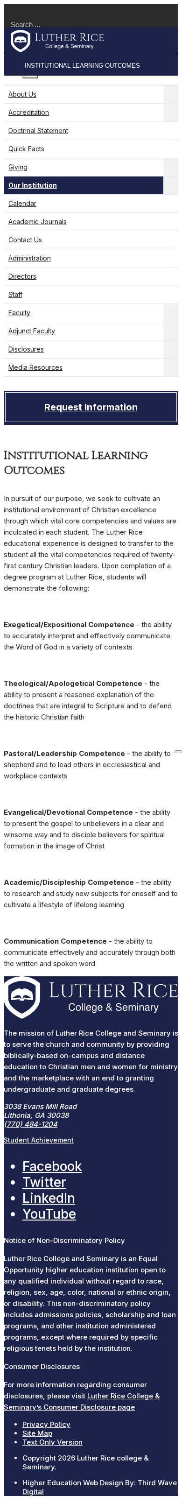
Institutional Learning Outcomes (82, 65)
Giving (18, 167)
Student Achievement (39, 1140)
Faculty (19, 313)
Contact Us (25, 240)
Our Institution (32, 185)
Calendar (22, 203)
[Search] (178, 751)
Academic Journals (37, 222)
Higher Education (51, 1482)
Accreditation (28, 112)
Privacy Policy (46, 1424)
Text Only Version (52, 1442)
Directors (22, 276)
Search (16, 8)
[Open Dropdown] (170, 94)
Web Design (103, 1482)
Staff (15, 294)
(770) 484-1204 (30, 1124)
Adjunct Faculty (31, 331)
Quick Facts (26, 149)
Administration (29, 258)
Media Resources (35, 367)
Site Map (37, 1433)
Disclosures (26, 349)
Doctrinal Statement (38, 130)
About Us (22, 94)
